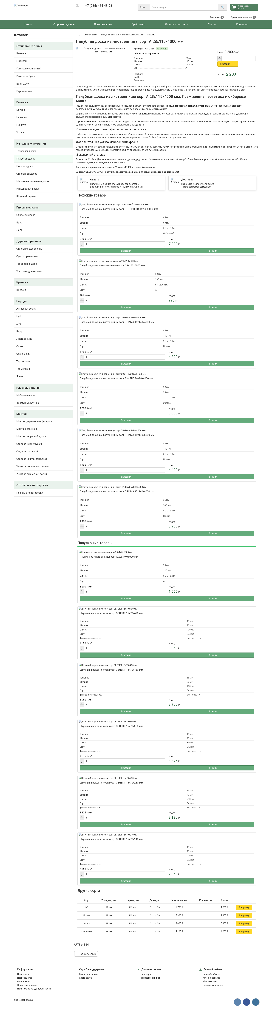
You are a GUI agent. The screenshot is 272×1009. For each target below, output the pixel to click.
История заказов (211, 978)
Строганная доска (26, 173)
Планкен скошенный (28, 68)
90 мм (166, 223)
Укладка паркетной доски (31, 474)
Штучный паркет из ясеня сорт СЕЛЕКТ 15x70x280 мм (111, 782)
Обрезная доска (25, 215)
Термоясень (23, 368)
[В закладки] (247, 58)
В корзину (225, 64)
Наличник (22, 117)
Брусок (20, 109)
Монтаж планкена (26, 428)
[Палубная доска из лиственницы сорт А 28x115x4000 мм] (103, 50)
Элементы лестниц (27, 402)
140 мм (167, 336)
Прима (166, 346)
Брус (19, 222)
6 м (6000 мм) (162, 284)
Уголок (20, 132)
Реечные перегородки (29, 492)
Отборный (168, 233)
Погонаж (22, 102)
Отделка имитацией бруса (31, 458)
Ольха (19, 346)
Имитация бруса (25, 76)
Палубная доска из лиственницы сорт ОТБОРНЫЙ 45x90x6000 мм (119, 209)
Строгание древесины (29, 248)
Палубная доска (25, 158)
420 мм (190, 686)
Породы (21, 301)
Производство (24, 978)
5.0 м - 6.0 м (169, 228)
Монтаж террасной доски (31, 436)
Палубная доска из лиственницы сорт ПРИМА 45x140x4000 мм (117, 322)
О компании (23, 981)
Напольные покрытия (31, 143)
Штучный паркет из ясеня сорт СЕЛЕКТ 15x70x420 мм (111, 669)
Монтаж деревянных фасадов (34, 421)
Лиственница (24, 338)
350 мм (190, 742)
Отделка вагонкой (27, 451)
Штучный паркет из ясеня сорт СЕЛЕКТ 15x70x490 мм (111, 613)
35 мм (166, 500)
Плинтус (21, 124)
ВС (86, 907)
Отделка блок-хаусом (29, 443)
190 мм (159, 279)
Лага (19, 229)
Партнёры (146, 974)
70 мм (190, 625)
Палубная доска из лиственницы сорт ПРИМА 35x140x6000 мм (117, 491)
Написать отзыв (87, 954)
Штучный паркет (26, 196)
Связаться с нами (88, 974)
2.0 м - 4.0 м (191, 64)
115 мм (189, 61)
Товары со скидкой (151, 978)
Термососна (23, 361)
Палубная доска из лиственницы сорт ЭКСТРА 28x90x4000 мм (116, 378)
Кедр (19, 331)
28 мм (188, 58)
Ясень (19, 376)
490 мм (190, 629)
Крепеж (21, 289)
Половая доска (25, 166)
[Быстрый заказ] (235, 64)
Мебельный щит (26, 395)
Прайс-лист (23, 974)
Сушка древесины (27, 256)
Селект (190, 634)
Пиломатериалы (27, 207)
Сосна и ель (23, 353)
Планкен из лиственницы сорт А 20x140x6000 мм (109, 556)
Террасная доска (26, 151)
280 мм (190, 799)
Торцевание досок (27, 263)
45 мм (166, 217)
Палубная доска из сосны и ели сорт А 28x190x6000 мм (112, 265)
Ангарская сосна (26, 308)
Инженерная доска (27, 188)
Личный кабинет (211, 974)
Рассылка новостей (213, 985)
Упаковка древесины (29, 271)
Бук (18, 316)
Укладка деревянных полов (32, 466)
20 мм (166, 565)
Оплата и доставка (27, 985)
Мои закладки (210, 981)
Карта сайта (85, 978)
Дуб (18, 323)
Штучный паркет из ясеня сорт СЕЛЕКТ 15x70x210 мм (111, 839)
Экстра (167, 403)
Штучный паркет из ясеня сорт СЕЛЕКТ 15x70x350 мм (111, 726)
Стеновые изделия (29, 46)
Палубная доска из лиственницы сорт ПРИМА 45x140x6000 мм (117, 434)
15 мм (190, 621)
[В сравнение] (252, 58)
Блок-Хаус (22, 83)
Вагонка (21, 53)
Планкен (21, 61)
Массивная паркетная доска (32, 181)
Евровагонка (24, 91)
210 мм (190, 855)
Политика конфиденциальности (34, 988)
